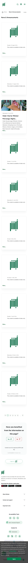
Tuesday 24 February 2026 (12, 394)
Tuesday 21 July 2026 (11, 161)
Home (5, 12)
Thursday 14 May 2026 (12, 277)
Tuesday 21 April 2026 (12, 316)
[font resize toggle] (14, 518)
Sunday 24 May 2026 (11, 239)
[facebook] (16, 536)
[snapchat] (20, 536)
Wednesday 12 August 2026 (13, 84)
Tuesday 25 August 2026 (12, 45)
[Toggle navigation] (24, 4)
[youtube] (8, 536)
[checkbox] (9, 439)
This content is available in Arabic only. (16, 47)
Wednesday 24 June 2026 (12, 200)
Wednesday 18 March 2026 (13, 355)
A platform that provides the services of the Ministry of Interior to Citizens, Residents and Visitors (13, 478)
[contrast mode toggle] (10, 518)
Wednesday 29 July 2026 (8, 113)
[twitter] (12, 536)
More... (4, 53)
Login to (12, 461)
